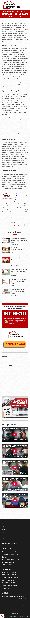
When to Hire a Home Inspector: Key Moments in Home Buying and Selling (19, 271)
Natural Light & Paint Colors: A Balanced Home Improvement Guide (19, 240)
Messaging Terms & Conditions (9, 543)
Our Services (5, 529)
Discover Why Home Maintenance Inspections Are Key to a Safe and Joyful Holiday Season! (19, 260)
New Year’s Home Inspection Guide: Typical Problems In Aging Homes (18, 250)
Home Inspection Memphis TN (13, 217)
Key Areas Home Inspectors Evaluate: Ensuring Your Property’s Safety (18, 291)
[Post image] (6, 240)
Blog (3, 532)
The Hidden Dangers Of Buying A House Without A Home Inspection (19, 281)
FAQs (3, 538)
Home (3, 526)
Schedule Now (5, 535)
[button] (2, 616)
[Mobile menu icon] (27, 5)
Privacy (3, 540)
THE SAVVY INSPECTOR (22, 616)
